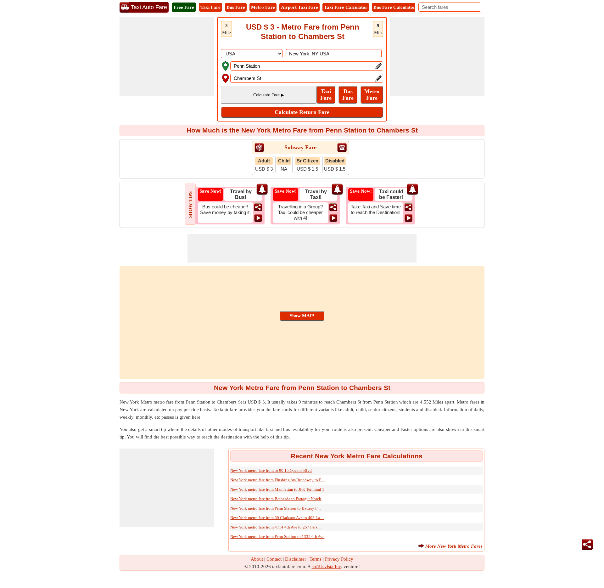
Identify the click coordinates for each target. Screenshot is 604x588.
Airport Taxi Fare (299, 7)
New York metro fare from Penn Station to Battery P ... (275, 508)
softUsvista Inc (326, 566)
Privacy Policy (339, 559)
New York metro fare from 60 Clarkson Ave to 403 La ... (277, 517)
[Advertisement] (167, 56)
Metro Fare (263, 7)
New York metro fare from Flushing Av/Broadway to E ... (277, 480)
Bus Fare (235, 7)
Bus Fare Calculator (394, 7)
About (257, 559)
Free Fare (184, 7)
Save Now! (210, 191)
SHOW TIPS (190, 204)
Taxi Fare (210, 7)
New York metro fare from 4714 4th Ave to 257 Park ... (276, 527)
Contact (274, 559)
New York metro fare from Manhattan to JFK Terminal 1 (277, 489)
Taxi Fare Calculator (345, 7)
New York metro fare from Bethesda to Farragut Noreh (275, 498)
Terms (316, 559)
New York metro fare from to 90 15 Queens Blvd (271, 470)
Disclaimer (295, 559)
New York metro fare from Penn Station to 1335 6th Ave (277, 536)
